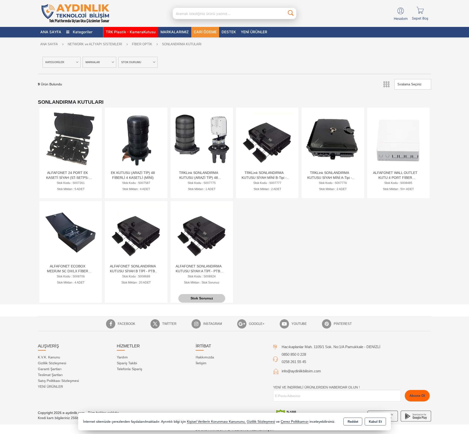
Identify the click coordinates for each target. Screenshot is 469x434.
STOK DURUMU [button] (131, 62)
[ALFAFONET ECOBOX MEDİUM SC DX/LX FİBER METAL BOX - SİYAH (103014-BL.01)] (70, 232)
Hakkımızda (205, 357)
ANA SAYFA (50, 32)
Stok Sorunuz (202, 298)
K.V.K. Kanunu (49, 357)
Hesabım (401, 18)
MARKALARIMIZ (174, 32)
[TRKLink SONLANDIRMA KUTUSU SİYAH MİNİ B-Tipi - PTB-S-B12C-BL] (267, 139)
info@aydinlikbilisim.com (301, 371)
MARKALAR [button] (92, 62)
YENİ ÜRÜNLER (50, 386)
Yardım (122, 357)
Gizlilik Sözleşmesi (52, 363)
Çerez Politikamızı (295, 421)
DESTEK (229, 32)
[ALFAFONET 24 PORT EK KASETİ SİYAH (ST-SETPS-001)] (70, 139)
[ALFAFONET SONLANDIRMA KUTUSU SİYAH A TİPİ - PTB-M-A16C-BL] (201, 232)
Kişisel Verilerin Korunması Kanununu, (216, 421)
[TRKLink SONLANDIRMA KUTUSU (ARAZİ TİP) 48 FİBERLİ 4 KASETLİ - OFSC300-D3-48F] (201, 139)
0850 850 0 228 (294, 354)
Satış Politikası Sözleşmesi (58, 381)
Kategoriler (82, 32)
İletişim (201, 363)
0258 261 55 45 (294, 362)
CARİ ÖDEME (205, 32)
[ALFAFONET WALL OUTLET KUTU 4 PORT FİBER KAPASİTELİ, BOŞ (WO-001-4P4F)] (398, 139)
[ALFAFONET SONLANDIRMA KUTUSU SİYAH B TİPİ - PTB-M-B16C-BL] (136, 232)
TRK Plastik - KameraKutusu (131, 32)
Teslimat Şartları (50, 375)
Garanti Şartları (50, 369)
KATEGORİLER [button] (54, 62)
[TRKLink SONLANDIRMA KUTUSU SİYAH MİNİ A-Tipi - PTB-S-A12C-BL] (332, 139)
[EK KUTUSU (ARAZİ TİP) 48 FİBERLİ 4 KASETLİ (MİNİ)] (136, 139)
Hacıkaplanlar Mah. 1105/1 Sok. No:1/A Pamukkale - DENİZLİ (331, 347)
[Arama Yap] (290, 13)
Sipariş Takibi (127, 363)
